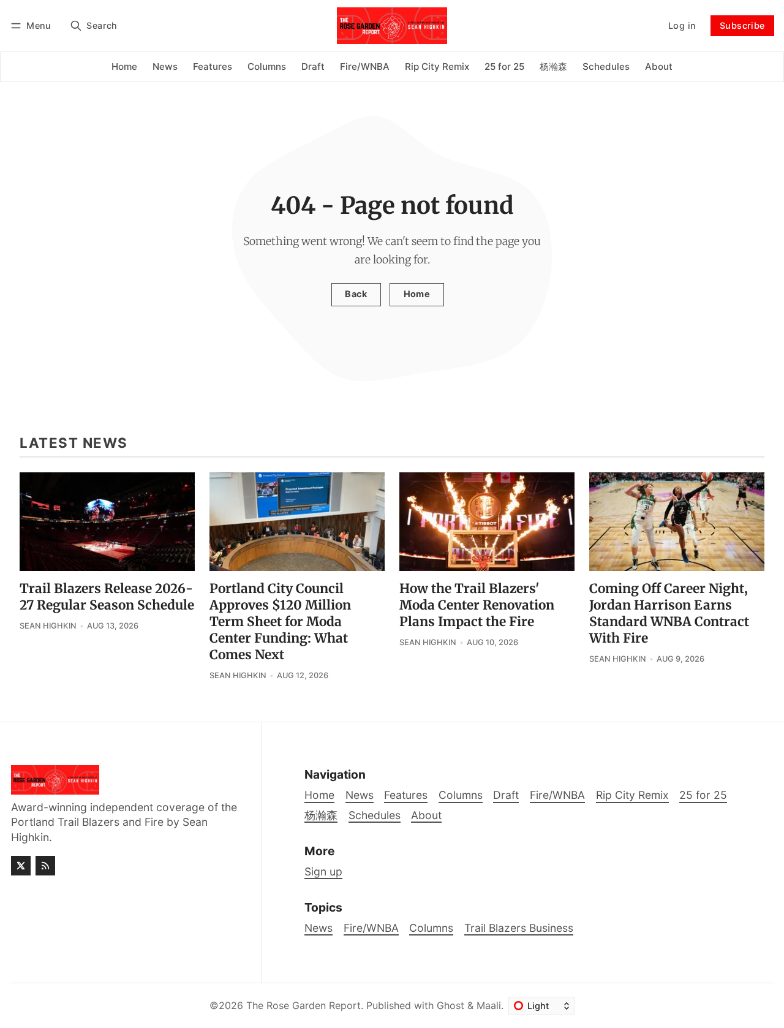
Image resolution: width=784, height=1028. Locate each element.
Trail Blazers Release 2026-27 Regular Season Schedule (107, 597)
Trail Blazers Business (518, 927)
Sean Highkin (48, 625)
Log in (682, 25)
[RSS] (45, 865)
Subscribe (742, 25)
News (318, 927)
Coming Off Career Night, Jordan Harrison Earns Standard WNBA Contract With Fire (669, 613)
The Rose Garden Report (303, 1005)
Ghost (450, 1005)
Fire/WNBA (371, 927)
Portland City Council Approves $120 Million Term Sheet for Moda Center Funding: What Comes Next (280, 622)
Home (417, 294)
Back (356, 294)
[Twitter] (21, 865)
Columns (431, 927)
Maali (489, 1005)
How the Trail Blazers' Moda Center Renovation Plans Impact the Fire (476, 605)
